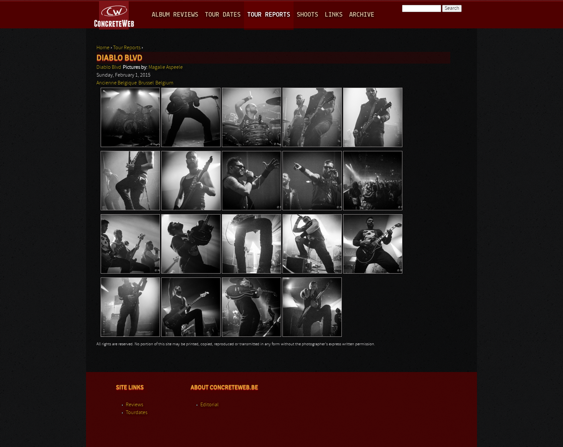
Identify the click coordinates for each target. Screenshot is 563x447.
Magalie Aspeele (166, 67)
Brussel (146, 83)
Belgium (164, 83)
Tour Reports (268, 14)
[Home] (114, 14)
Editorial (209, 405)
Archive (361, 14)
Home (102, 48)
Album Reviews (175, 14)
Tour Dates (223, 14)
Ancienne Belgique (116, 83)
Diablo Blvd (108, 67)
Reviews (134, 405)
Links (334, 14)
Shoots (307, 14)
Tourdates (136, 412)
